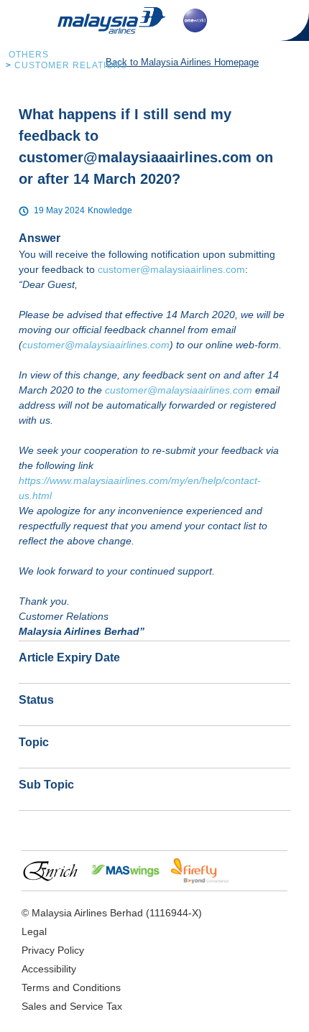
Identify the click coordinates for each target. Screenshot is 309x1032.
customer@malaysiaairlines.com (171, 269)
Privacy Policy (53, 950)
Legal (34, 931)
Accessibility (49, 969)
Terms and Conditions (71, 987)
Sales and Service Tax (72, 1006)
